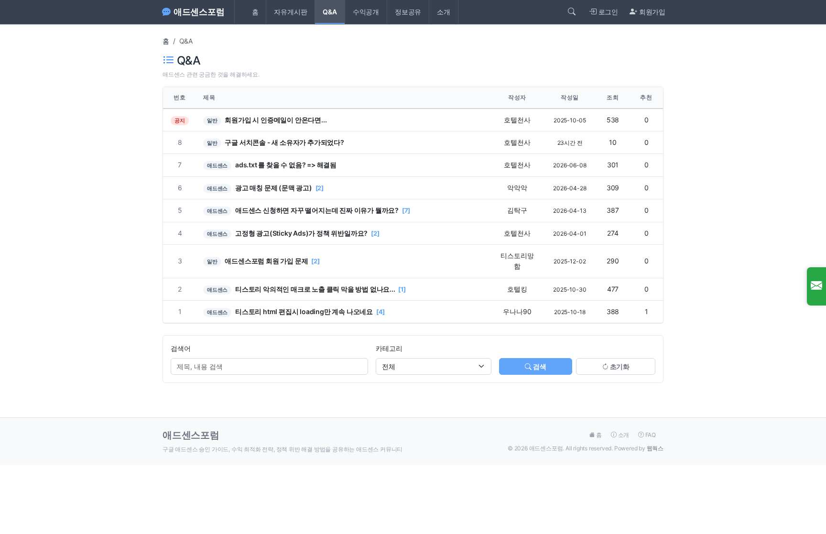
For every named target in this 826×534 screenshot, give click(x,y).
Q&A (330, 12)
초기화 (619, 366)
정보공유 (408, 12)
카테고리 (389, 348)
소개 (443, 12)
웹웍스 (655, 448)
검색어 (180, 348)
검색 (539, 366)
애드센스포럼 (199, 12)
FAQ (650, 434)
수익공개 (366, 12)
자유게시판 (290, 12)
